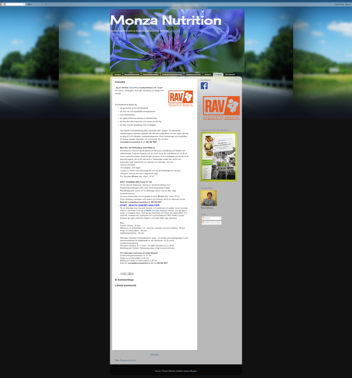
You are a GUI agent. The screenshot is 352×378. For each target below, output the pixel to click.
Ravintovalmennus (132, 75)
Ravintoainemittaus (150, 75)
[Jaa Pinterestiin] (132, 273)
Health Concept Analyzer (156, 210)
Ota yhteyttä (230, 75)
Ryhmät (208, 75)
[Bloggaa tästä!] (124, 273)
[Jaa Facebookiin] (129, 273)
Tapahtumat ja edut (193, 75)
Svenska (218, 75)
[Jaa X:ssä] (127, 273)
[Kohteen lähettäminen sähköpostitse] (121, 273)
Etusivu (118, 75)
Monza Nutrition (166, 20)
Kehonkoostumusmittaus (172, 75)
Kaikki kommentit (211, 223)
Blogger (193, 371)
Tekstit (207, 218)
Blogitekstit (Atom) (128, 360)
